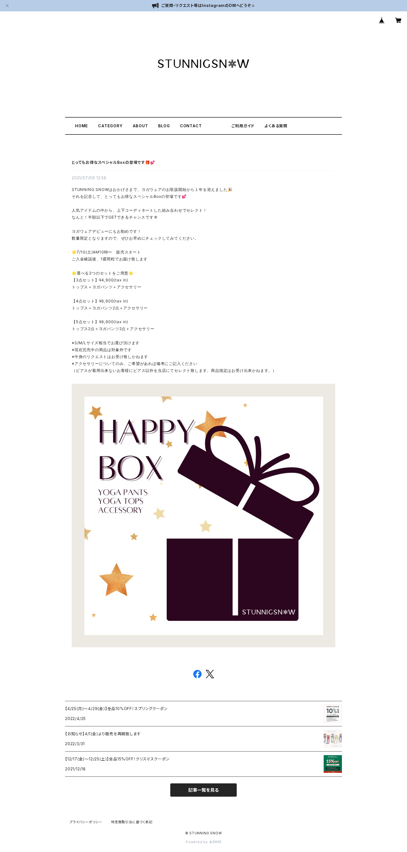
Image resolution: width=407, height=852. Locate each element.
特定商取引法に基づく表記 (132, 822)
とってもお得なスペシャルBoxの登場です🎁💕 (113, 162)
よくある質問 (275, 125)
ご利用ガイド (242, 125)
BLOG (164, 125)
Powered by (197, 842)
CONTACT (191, 125)
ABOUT (140, 125)
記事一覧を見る (203, 790)
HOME (81, 125)
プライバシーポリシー (85, 822)
